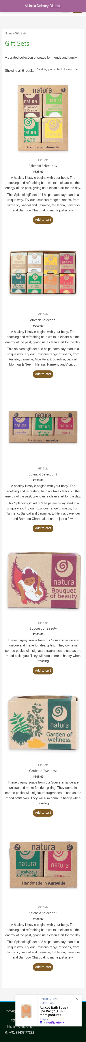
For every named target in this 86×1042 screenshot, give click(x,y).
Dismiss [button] (56, 6)
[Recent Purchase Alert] (48, 1010)
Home (8, 33)
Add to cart (43, 219)
